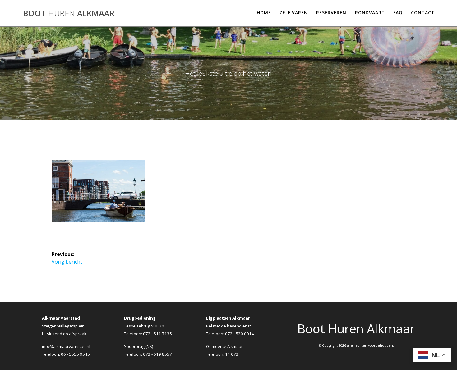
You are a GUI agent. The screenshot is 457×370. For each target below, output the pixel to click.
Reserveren (331, 13)
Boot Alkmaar (68, 13)
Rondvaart (370, 13)
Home (264, 13)
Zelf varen (293, 13)
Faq (398, 13)
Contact (423, 13)
